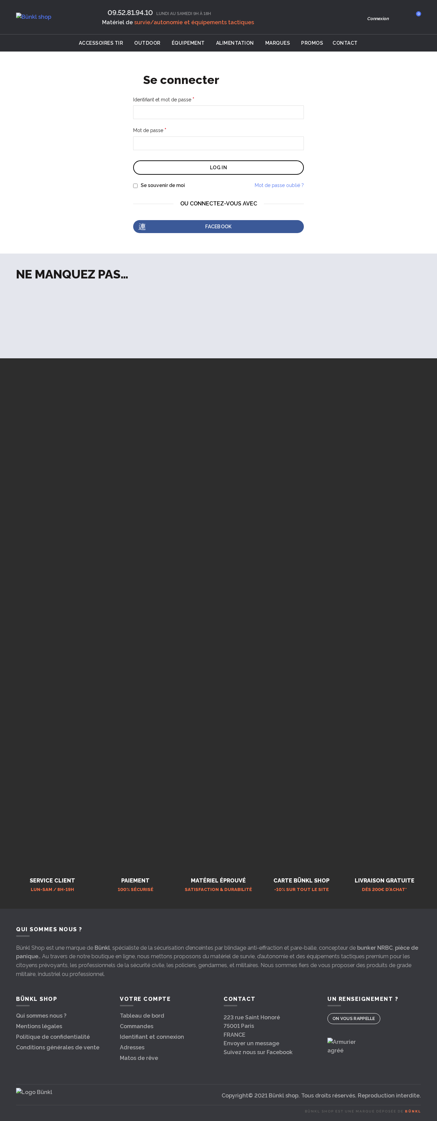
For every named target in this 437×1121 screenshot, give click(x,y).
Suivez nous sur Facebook (258, 1052)
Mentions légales (39, 1026)
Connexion (378, 18)
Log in (218, 167)
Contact (345, 43)
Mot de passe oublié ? (279, 185)
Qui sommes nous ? (41, 1015)
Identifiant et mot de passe (177, 99)
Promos (312, 43)
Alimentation (235, 43)
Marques (277, 43)
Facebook (218, 226)
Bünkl (102, 948)
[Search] (399, 17)
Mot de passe (163, 130)
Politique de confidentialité (53, 1037)
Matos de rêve (139, 1058)
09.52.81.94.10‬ (130, 13)
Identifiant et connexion (152, 1037)
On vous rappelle (354, 1018)
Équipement (188, 43)
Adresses (132, 1047)
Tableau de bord (142, 1015)
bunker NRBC (375, 948)
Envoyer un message (251, 1043)
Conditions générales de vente (57, 1047)
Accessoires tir (101, 43)
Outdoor (147, 43)
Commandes (136, 1026)
